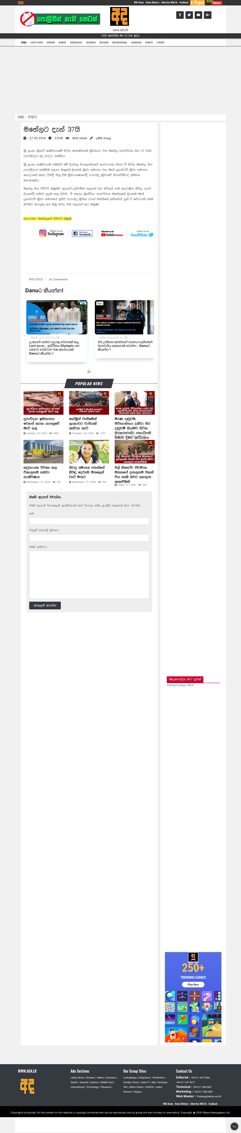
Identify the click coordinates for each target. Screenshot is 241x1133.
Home (21, 117)
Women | (91, 1077)
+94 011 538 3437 (202, 1087)
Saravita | (84, 1082)
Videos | (101, 1077)
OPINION (51, 42)
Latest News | (78, 1077)
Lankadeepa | (130, 1077)
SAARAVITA (136, 42)
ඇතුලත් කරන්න (45, 605)
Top (234, 1126)
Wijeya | (138, 1091)
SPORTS (149, 42)
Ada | (154, 1082)
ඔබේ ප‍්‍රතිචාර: (38, 547)
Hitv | (126, 1087)
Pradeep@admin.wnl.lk (209, 1096)
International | (78, 1087)
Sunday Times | (131, 1082)
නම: (31, 513)
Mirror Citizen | (137, 1087)
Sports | (75, 1082)
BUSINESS (91, 42)
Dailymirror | (145, 1077)
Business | (111, 1077)
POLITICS (36, 279)
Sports (32, 117)
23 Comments (58, 279)
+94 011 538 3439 (203, 1091)
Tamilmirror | (158, 1077)
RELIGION (104, 42)
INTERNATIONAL (119, 42)
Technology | (92, 1087)
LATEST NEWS (36, 42)
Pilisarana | (106, 1087)
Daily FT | (145, 1082)
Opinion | (95, 1082)
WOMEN (62, 42)
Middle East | (107, 1082)
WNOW (150, 1087)
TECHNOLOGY (76, 42)
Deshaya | (163, 1082)
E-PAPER (161, 42)
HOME (24, 42)
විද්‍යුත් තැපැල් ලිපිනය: (44, 530)
